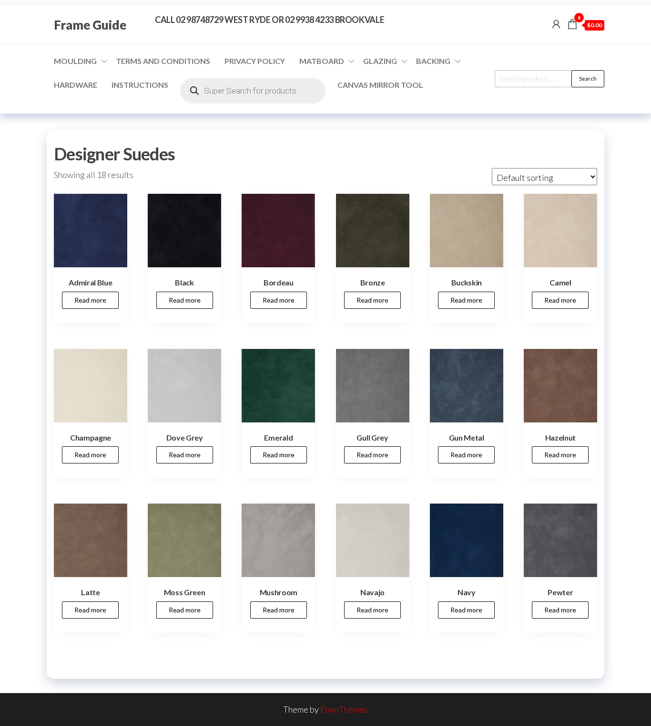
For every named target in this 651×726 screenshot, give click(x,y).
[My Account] (556, 24)
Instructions (140, 84)
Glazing (380, 60)
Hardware (75, 84)
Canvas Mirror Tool (380, 84)
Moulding (75, 60)
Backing (433, 60)
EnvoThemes (344, 709)
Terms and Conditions (163, 60)
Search (588, 78)
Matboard (321, 60)
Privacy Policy (254, 60)
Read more (90, 300)
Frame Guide (90, 24)
